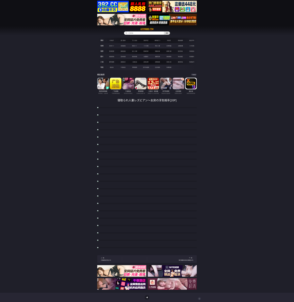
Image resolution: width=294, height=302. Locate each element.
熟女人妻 (157, 46)
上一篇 (106, 259)
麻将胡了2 (157, 40)
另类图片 (191, 56)
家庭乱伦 (123, 62)
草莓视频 (134, 67)
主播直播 (180, 46)
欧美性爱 (146, 51)
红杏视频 (157, 67)
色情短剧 (168, 67)
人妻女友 (134, 62)
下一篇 (186, 259)
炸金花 (169, 40)
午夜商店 (123, 67)
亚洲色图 (123, 56)
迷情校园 (157, 62)
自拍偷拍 (123, 46)
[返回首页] (199, 298)
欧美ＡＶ (134, 46)
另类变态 (191, 51)
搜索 (167, 33)
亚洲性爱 (111, 51)
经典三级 (168, 51)
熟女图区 (180, 56)
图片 (102, 57)
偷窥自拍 (111, 56)
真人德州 (123, 40)
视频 (102, 46)
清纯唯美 (168, 56)
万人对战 (134, 40)
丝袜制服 (168, 46)
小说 (102, 62)
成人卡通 (134, 51)
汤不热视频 (146, 67)
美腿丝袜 (157, 56)
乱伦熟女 (180, 51)
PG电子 (112, 40)
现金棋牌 (180, 40)
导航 (102, 67)
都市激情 (111, 62)
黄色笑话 (180, 62)
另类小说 (168, 62)
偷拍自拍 (123, 51)
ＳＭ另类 (191, 46)
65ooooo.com (147, 29)
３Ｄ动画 (146, 46)
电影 (102, 51)
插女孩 (112, 67)
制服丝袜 (157, 51)
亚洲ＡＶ (111, 46)
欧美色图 (134, 56)
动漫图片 (146, 56)
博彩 (102, 40)
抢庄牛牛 (191, 40)
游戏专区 (146, 40)
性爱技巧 (191, 62)
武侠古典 (146, 62)
